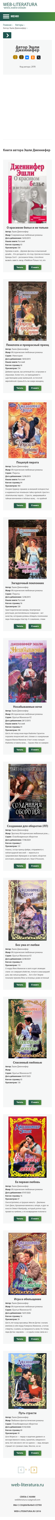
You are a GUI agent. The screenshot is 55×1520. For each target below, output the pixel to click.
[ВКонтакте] (27, 57)
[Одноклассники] (33, 57)
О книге (35, 267)
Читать (19, 267)
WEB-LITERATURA (20, 5)
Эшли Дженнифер (20, 232)
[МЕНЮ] (6, 16)
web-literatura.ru (27, 1485)
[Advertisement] (27, 102)
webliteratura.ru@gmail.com (27, 1500)
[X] (38, 57)
